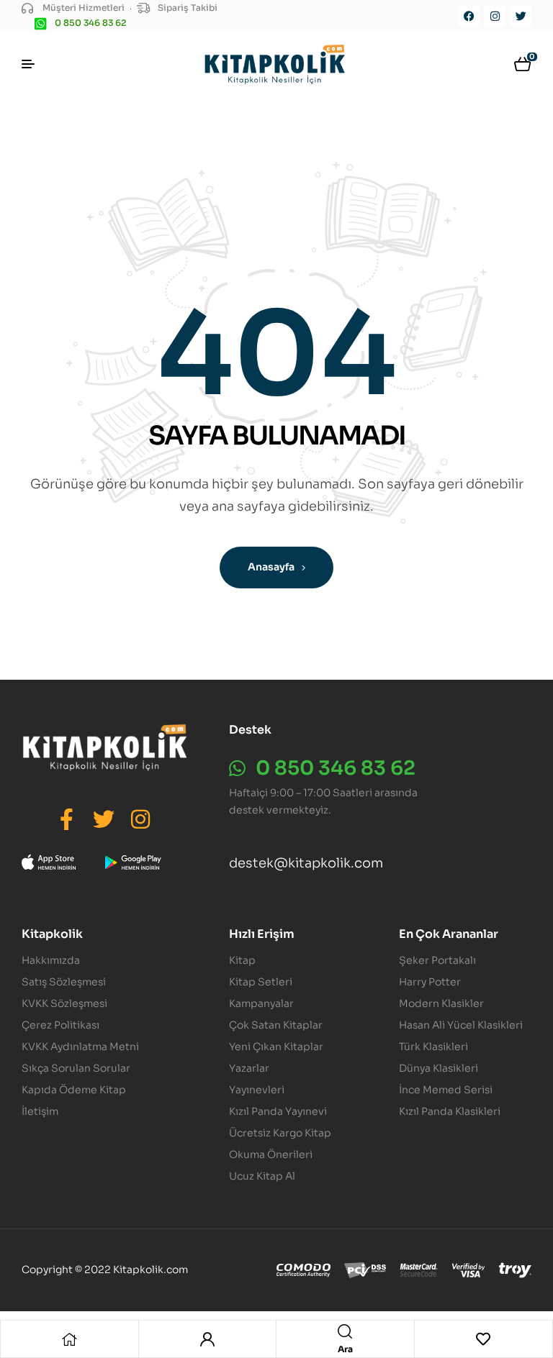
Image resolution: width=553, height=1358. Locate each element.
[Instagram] (494, 16)
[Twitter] (520, 16)
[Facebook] (469, 16)
